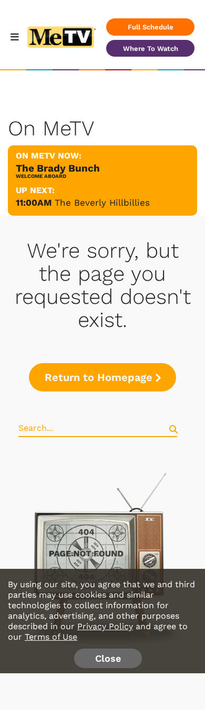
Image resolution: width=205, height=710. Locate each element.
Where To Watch (150, 48)
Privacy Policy (105, 626)
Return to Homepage (98, 377)
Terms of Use (51, 637)
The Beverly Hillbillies (102, 202)
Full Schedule (150, 27)
